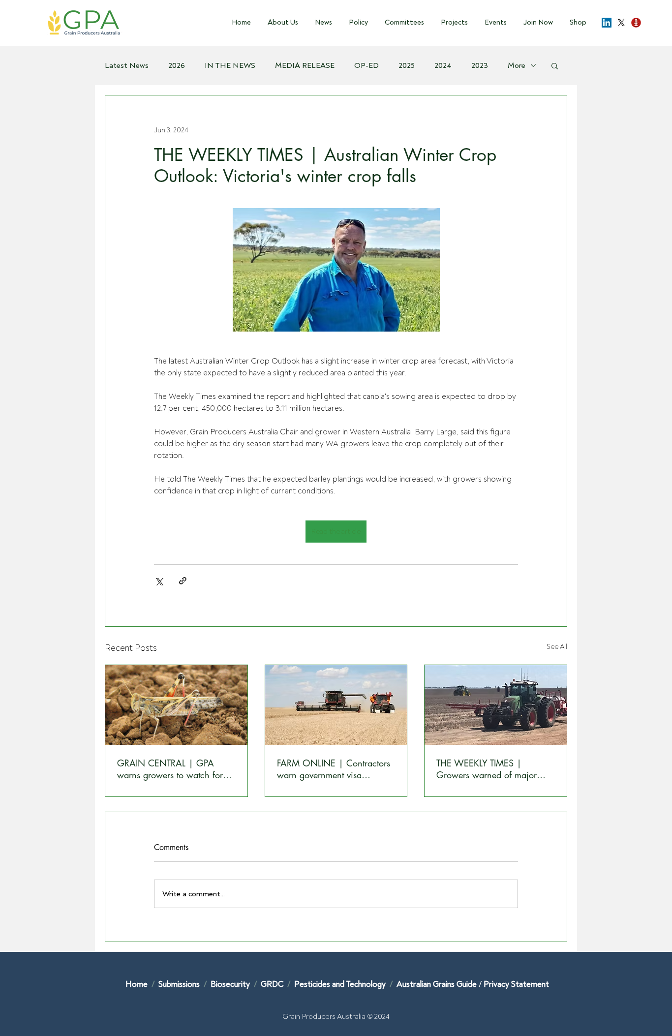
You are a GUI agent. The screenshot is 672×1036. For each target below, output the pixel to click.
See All (557, 646)
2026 (176, 65)
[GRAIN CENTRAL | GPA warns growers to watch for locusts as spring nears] (176, 705)
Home (136, 984)
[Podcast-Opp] (636, 23)
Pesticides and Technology (340, 984)
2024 (443, 65)
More (516, 65)
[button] (279, 22)
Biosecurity (231, 984)
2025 (406, 65)
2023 (479, 65)
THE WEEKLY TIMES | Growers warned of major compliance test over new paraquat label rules (486, 769)
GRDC (272, 984)
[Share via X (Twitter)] (158, 580)
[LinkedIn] (606, 23)
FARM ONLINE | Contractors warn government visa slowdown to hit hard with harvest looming (333, 769)
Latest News (127, 65)
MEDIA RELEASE (305, 65)
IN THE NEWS (230, 65)
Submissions (180, 984)
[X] (621, 23)
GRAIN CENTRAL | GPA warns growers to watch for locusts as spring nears (170, 769)
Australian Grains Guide (438, 984)
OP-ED (366, 65)
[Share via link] (182, 580)
